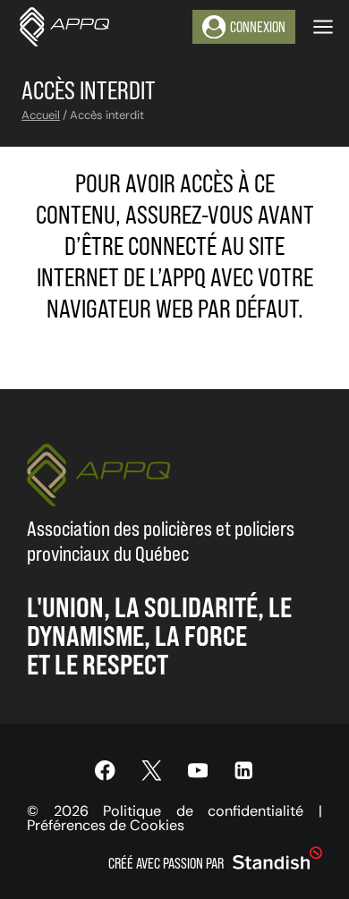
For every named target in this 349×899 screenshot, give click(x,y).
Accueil (40, 115)
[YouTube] (197, 771)
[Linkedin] (244, 771)
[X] (152, 771)
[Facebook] (105, 771)
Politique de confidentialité (203, 810)
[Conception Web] (277, 859)
